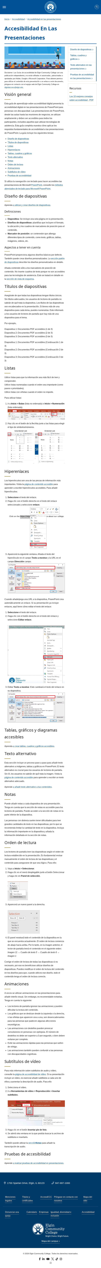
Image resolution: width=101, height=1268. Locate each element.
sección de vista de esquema (20, 279)
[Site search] (97, 7)
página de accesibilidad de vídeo (30, 1074)
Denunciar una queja (12, 1214)
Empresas (44, 1212)
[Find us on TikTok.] (57, 1259)
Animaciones (14, 168)
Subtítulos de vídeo (17, 172)
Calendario (32, 1212)
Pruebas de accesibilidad (19, 175)
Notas (10, 161)
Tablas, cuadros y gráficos (20, 153)
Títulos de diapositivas (18, 142)
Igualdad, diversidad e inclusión (61, 1214)
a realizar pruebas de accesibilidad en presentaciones (38, 1163)
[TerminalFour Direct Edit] (50, 1263)
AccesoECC (46, 1197)
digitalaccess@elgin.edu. (14, 87)
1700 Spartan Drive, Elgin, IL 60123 (25, 1183)
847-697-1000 (62, 1183)
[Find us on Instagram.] (61, 1259)
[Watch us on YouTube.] (48, 1259)
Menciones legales (10, 1199)
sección (35, 1143)
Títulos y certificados (27, 1199)
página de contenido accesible (38, 484)
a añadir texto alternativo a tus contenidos (32, 787)
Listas (10, 146)
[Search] (97, 7)
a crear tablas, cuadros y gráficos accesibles (33, 746)
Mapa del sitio (87, 1199)
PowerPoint (36, 185)
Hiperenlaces (14, 150)
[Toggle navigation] (4, 7)
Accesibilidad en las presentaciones (44, 19)
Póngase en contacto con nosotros (66, 1199)
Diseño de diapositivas (18, 139)
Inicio (6, 19)
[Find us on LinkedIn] (44, 1259)
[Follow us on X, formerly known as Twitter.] (53, 1259)
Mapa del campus (50, 1241)
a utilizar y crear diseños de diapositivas (31, 205)
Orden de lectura (15, 164)
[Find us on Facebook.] (40, 1259)
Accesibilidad (18, 19)
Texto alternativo (15, 157)
